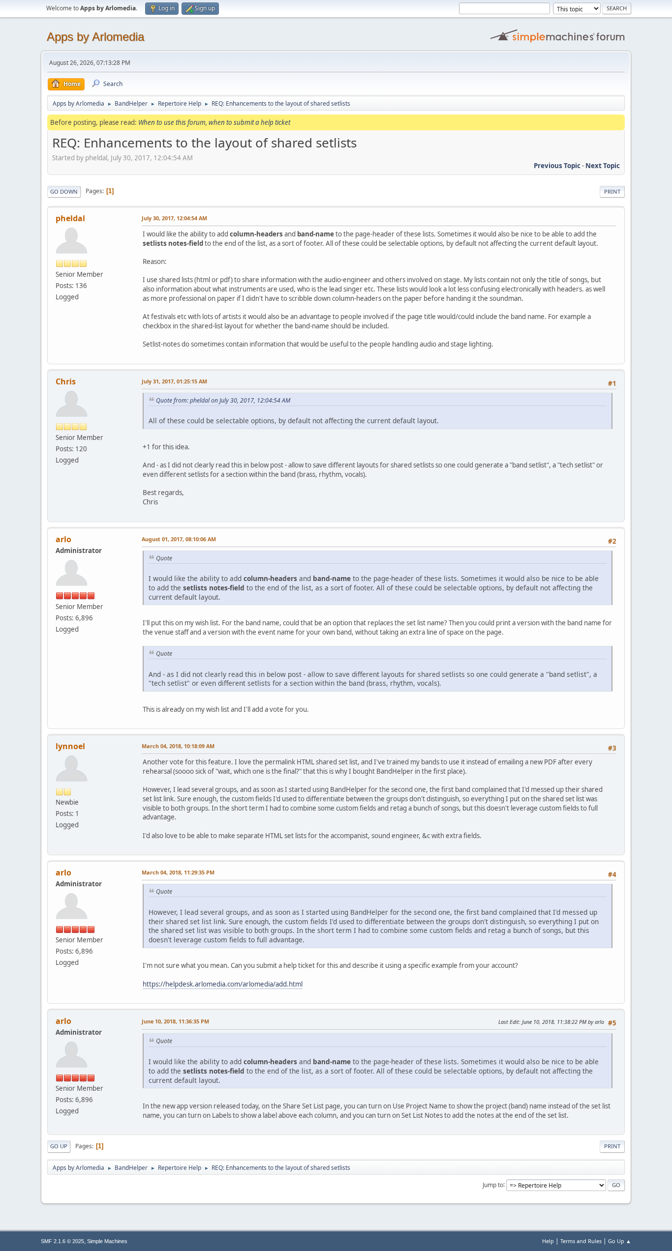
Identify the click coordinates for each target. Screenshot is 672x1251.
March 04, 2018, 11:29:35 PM (178, 872)
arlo (63, 539)
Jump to (493, 1184)
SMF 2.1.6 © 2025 (62, 1241)
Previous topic (557, 165)
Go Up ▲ (619, 1241)
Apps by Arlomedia (95, 36)
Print (612, 191)
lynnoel (70, 746)
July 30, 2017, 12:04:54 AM (174, 218)
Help (548, 1241)
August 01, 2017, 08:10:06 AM (179, 539)
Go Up (58, 1146)
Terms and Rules (581, 1241)
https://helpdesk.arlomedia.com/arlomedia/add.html (223, 984)
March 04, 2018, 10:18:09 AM (178, 746)
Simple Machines (107, 1241)
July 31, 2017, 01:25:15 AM (174, 381)
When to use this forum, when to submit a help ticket (214, 122)
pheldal (70, 218)
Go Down (64, 191)
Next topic (602, 165)
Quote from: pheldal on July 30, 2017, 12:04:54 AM (223, 400)
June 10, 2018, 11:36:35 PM (175, 1021)
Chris (66, 381)
